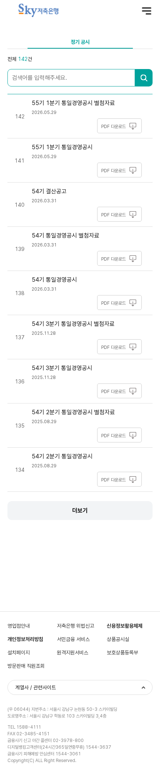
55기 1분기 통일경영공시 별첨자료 (73, 103)
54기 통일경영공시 (54, 279)
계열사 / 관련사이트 (35, 687)
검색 (144, 77)
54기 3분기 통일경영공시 (62, 368)
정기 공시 (80, 42)
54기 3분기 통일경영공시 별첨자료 (73, 323)
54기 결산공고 (49, 191)
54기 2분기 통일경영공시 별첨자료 (73, 412)
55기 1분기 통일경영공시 (62, 147)
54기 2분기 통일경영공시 (62, 456)
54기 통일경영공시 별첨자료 (65, 235)
